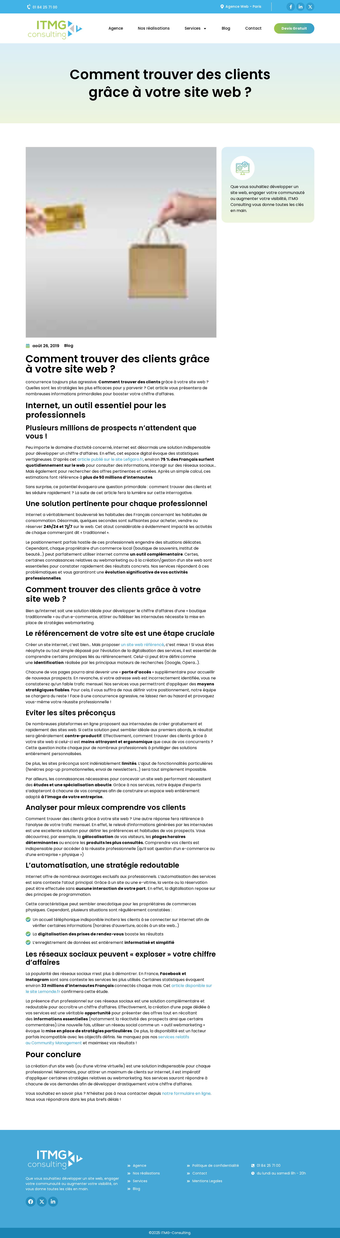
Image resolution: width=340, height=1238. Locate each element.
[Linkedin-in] (300, 6)
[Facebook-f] (290, 6)
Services (193, 28)
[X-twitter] (310, 6)
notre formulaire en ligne (186, 1093)
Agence (116, 28)
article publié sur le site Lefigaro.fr (110, 459)
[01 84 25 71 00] (29, 6)
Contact (253, 28)
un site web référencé (142, 645)
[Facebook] (31, 1202)
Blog (226, 28)
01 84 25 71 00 (45, 7)
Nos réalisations (154, 28)
